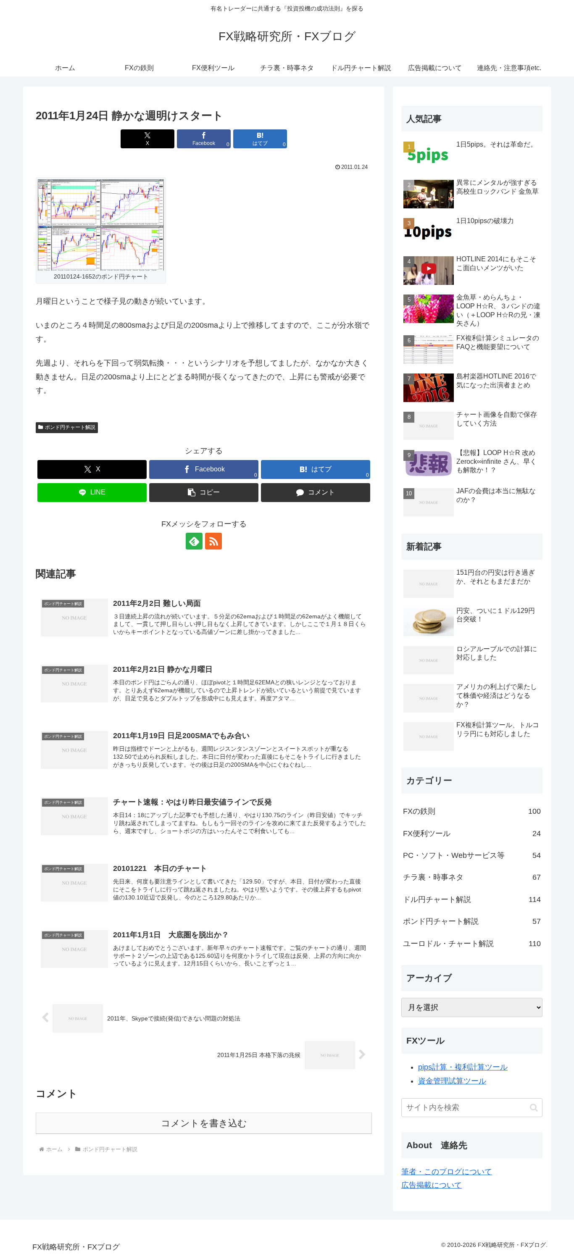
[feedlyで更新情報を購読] (194, 541)
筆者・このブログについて (446, 1172)
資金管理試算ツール (452, 1081)
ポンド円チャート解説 (70, 427)
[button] (203, 492)
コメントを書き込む (204, 1123)
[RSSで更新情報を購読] (213, 541)
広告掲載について (431, 1185)
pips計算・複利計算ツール (463, 1067)
